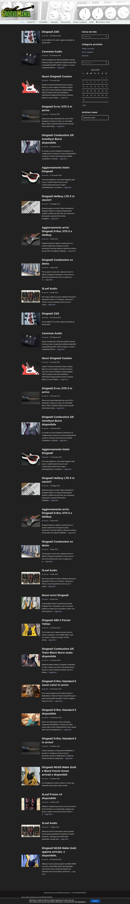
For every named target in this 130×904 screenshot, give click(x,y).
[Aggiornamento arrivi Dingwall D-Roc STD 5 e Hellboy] (31, 239)
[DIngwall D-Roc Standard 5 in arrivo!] (31, 748)
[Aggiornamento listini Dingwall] (31, 177)
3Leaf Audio (49, 288)
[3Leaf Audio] (31, 296)
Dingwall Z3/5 (50, 31)
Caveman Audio (52, 51)
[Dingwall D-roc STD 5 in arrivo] (31, 116)
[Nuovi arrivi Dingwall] (31, 603)
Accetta (95, 901)
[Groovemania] (18, 11)
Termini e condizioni (80, 22)
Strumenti (85, 56)
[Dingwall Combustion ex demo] (31, 269)
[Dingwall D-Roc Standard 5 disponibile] (31, 719)
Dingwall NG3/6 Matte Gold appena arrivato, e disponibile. (59, 852)
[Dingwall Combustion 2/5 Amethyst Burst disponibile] (31, 147)
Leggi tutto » (61, 67)
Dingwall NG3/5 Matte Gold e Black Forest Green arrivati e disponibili (59, 771)
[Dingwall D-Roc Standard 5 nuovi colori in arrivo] (31, 691)
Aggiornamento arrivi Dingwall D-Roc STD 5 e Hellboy (57, 231)
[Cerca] (106, 37)
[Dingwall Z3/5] (31, 37)
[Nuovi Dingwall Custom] (31, 87)
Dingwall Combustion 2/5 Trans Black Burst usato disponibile (58, 652)
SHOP (91, 22)
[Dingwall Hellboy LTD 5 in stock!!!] (31, 207)
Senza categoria (87, 52)
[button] (47, 22)
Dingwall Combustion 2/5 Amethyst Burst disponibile (58, 139)
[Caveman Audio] (31, 59)
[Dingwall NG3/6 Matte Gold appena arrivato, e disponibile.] (31, 861)
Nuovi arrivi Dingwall (55, 595)
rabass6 (45, 35)
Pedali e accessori (88, 48)
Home (23, 22)
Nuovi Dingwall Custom (57, 76)
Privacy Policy (65, 22)
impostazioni (82, 902)
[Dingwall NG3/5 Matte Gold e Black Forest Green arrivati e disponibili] (31, 776)
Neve (23, 897)
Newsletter (54, 22)
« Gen (84, 105)
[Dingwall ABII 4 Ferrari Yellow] (31, 630)
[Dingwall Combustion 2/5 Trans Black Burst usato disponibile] (31, 660)
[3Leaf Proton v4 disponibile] (31, 804)
